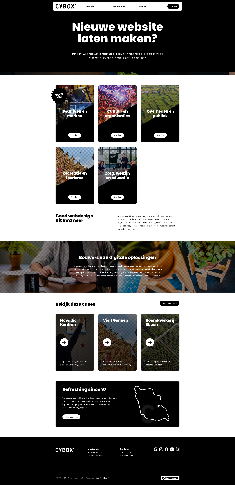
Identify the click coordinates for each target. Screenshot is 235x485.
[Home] (66, 6)
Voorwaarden (80, 478)
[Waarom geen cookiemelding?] (170, 478)
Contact (173, 6)
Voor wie (90, 6)
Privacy (70, 478)
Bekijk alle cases (169, 303)
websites (160, 216)
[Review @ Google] (155, 449)
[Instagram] (161, 449)
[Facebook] (166, 449)
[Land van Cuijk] (177, 449)
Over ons (143, 6)
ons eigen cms (149, 226)
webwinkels (123, 219)
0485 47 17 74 (126, 452)
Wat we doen (118, 6)
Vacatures (90, 478)
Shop (105, 478)
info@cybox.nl (126, 455)
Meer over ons (71, 417)
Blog (97, 478)
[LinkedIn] (172, 449)
